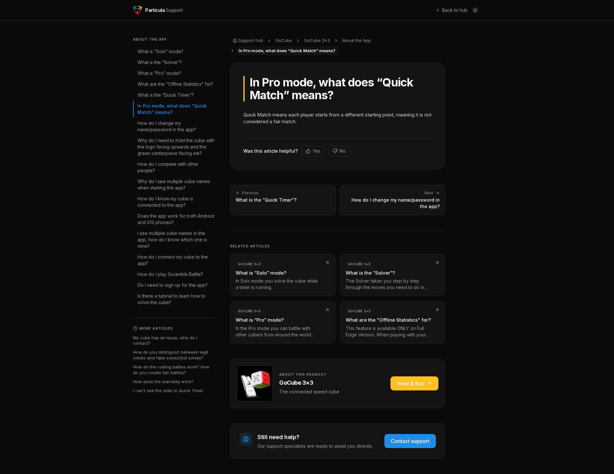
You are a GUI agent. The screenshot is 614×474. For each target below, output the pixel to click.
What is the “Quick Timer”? (166, 95)
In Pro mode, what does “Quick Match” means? (172, 109)
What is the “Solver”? (160, 62)
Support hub (251, 40)
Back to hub (455, 10)
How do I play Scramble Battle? (170, 274)
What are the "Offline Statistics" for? (175, 84)
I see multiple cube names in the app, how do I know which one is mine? (172, 239)
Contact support (410, 441)
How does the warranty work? (163, 381)
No (343, 151)
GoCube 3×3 (317, 40)
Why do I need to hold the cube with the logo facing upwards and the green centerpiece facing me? (176, 147)
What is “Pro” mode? (159, 73)
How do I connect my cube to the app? (173, 260)
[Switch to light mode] (475, 10)
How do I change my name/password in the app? (167, 126)
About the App (356, 40)
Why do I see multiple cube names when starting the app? (174, 184)
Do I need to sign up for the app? (173, 285)
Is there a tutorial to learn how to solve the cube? (171, 299)
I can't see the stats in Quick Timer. (168, 390)
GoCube (283, 40)
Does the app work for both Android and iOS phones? (176, 219)
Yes (316, 151)
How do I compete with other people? (168, 167)
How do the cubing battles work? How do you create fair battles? (171, 369)
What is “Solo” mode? (160, 51)
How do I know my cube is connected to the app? (165, 202)
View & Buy (410, 383)
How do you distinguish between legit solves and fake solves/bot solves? (170, 354)
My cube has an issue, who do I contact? (165, 340)
